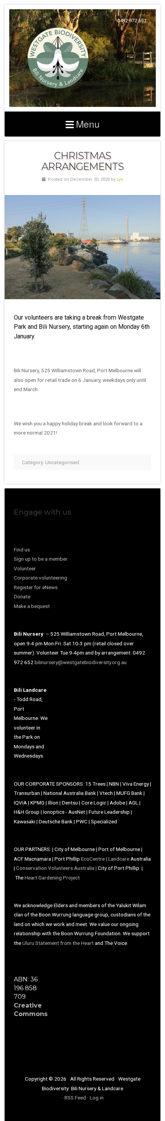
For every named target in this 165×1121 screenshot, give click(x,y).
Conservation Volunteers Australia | (57, 868)
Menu (88, 123)
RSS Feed (75, 1097)
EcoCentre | (94, 859)
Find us (22, 549)
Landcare (119, 859)
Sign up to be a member (41, 559)
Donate (22, 596)
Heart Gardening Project (52, 877)
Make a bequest (32, 606)
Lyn (120, 179)
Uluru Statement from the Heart (58, 943)
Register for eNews (36, 587)
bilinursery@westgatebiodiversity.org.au (81, 662)
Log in (97, 1097)
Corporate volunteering (40, 578)
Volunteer (25, 568)
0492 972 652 (132, 20)
